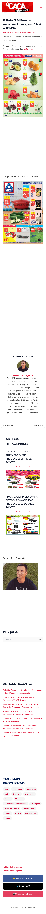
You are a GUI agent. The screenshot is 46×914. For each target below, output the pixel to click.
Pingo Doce (17, 789)
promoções (10, 467)
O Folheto (28, 49)
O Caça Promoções (4, 12)
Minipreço (19, 799)
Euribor (7, 813)
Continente (31, 789)
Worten (18, 813)
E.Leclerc (16, 794)
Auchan (8, 799)
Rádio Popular (31, 813)
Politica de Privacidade (12, 867)
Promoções (35, 804)
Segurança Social (12, 808)
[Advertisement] (23, 144)
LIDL (6, 789)
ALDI (6, 794)
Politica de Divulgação (12, 871)
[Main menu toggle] (41, 7)
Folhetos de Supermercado (15, 804)
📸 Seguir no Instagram (23, 894)
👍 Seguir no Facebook (23, 878)
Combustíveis (28, 808)
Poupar (7, 818)
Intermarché (29, 794)
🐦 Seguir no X (23, 886)
